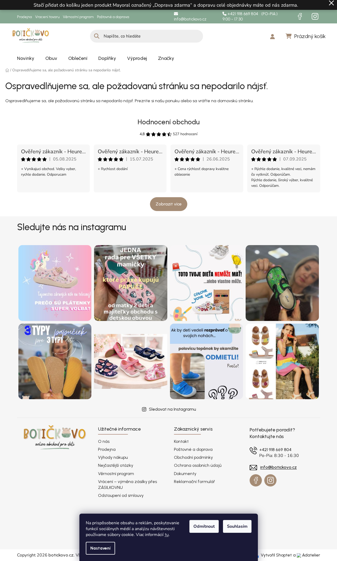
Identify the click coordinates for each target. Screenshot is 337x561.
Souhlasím (237, 526)
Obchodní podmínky (193, 457)
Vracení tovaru (47, 17)
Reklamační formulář (194, 481)
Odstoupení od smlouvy (121, 495)
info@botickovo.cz (190, 19)
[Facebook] (300, 16)
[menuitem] (26, 58)
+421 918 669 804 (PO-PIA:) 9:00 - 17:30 (250, 16)
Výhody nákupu (113, 457)
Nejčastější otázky (115, 465)
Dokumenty (185, 473)
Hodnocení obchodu (168, 122)
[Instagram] (315, 16)
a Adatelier (306, 555)
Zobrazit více (169, 204)
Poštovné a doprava (113, 17)
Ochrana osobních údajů (197, 465)
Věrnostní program (78, 17)
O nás (103, 441)
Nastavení (100, 548)
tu (167, 534)
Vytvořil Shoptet (276, 555)
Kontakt (181, 441)
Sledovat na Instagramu (172, 409)
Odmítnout (204, 526)
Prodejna (24, 17)
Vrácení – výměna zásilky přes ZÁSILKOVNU (127, 484)
